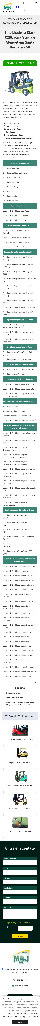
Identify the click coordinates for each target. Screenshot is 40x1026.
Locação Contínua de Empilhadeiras (16, 247)
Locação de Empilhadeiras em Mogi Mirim (19, 613)
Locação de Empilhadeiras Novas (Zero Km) (19, 420)
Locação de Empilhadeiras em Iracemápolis (19, 566)
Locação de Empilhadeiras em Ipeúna (17, 646)
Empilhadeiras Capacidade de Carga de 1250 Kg (19, 280)
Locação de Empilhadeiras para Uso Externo (19, 389)
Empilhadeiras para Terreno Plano (16, 374)
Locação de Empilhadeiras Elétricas (16, 216)
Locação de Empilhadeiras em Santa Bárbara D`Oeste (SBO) (16, 607)
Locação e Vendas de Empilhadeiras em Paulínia (18, 595)
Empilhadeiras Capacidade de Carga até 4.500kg (18, 294)
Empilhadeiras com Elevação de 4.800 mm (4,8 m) (19, 523)
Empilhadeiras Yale (10, 201)
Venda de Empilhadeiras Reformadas (17, 416)
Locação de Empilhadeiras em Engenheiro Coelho (19, 626)
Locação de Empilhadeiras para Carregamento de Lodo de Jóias (15, 463)
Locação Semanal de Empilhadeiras (16, 238)
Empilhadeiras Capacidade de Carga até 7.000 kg (18, 272)
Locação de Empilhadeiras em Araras (17, 641)
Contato (36, 10)
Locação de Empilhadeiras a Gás (15, 220)
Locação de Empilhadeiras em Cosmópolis (19, 667)
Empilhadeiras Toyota (11, 191)
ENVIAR (20, 936)
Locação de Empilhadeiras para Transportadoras (15, 448)
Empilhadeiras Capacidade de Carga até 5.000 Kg (18, 287)
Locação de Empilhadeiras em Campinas (18, 590)
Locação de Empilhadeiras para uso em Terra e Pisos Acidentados (18, 326)
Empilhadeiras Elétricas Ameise (15, 173)
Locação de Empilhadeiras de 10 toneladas (19, 307)
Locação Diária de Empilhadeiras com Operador (17, 231)
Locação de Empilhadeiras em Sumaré (17, 576)
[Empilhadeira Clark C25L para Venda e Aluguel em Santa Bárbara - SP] (20, 964)
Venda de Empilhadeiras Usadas (15, 411)
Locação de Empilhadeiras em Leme (16, 637)
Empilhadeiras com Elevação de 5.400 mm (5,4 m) (19, 530)
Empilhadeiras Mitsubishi (12, 178)
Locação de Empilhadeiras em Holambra (18, 585)
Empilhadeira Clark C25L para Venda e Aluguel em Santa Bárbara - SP (20, 39)
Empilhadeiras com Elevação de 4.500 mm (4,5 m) (19, 516)
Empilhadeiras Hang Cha (12, 187)
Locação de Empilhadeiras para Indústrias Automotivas (19, 475)
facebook (17, 7)
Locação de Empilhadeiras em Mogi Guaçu (19, 601)
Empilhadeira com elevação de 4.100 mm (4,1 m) (18, 538)
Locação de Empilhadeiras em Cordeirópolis (19, 672)
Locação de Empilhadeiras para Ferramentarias (15, 503)
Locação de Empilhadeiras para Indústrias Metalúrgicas (19, 441)
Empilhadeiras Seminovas (13, 406)
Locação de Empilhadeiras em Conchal (17, 632)
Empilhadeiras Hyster (11, 168)
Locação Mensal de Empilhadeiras (16, 242)
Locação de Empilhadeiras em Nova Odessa (19, 571)
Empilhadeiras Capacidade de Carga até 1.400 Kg (18, 301)
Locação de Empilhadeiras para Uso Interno (19, 384)
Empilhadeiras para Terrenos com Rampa (18, 369)
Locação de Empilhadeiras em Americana (18, 580)
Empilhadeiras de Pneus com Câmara (17, 359)
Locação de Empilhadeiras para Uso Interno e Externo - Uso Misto (19, 395)
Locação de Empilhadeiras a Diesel (16, 211)
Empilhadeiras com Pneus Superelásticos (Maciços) (18, 353)
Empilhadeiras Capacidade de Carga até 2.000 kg (18, 313)
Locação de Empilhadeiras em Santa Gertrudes (16, 661)
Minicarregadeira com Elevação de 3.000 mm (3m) (18, 545)
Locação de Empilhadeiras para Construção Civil (19, 489)
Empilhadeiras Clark (10, 196)
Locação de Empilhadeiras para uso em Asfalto (18, 333)
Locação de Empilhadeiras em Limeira (17, 676)
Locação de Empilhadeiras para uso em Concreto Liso (18, 340)
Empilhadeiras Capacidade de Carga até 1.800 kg (18, 258)
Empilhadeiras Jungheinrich (13, 182)
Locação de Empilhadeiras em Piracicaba (18, 651)
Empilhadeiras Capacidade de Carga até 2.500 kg (18, 265)
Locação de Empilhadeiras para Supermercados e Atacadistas (15, 456)
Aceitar (20, 1022)
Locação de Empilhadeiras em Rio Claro (18, 655)
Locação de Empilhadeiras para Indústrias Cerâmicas (19, 482)
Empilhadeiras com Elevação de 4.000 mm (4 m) (19, 552)
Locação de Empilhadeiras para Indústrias (19, 469)
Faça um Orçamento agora (20, 63)
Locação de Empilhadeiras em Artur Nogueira (16, 619)
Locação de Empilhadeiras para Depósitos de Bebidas (20, 434)
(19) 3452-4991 (21, 980)
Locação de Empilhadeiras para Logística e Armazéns (19, 496)
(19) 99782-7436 (21, 985)
